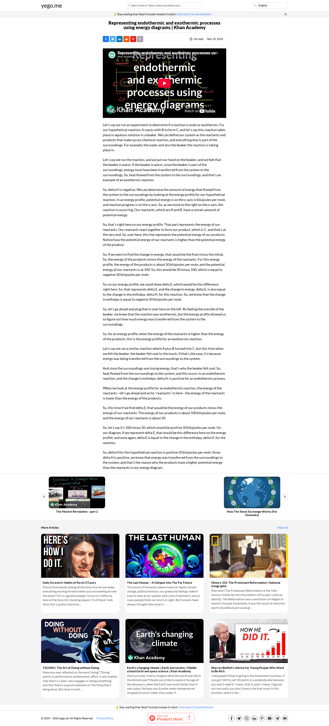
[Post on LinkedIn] (120, 39)
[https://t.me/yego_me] (277, 718)
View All (282, 527)
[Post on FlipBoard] (133, 39)
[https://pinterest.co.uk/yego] (262, 718)
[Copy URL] (140, 39)
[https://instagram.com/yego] (247, 718)
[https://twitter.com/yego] (239, 718)
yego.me (51, 5)
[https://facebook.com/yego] (231, 718)
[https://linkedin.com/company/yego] (254, 718)
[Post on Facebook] (106, 39)
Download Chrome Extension (194, 14)
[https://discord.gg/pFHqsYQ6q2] (285, 718)
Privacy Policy (104, 718)
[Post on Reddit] (126, 39)
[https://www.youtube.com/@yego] (270, 718)
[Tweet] (113, 39)
